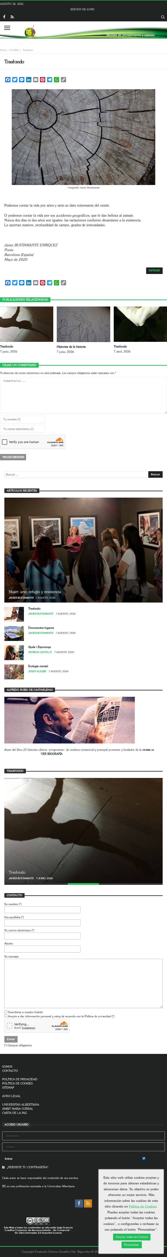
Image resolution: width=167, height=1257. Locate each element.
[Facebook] (4, 17)
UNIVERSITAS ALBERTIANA (20, 1104)
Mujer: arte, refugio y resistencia (35, 592)
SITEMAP (8, 1087)
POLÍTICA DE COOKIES (17, 1083)
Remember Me (155, 1159)
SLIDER (14, 50)
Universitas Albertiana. (61, 1186)
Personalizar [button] (131, 1244)
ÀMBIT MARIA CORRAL (17, 1109)
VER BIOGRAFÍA (51, 754)
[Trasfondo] (83, 830)
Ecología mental (38, 666)
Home (3, 50)
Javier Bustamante (21, 598)
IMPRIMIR (154, 270)
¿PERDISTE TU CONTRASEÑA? (27, 1167)
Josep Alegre (37, 671)
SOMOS (7, 1066)
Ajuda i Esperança (39, 647)
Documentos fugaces (41, 628)
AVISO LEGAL (11, 1096)
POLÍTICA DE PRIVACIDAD (19, 1079)
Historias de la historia (71, 346)
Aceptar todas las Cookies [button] (132, 1237)
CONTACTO (10, 1071)
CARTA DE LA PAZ (14, 1113)
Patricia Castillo (40, 652)
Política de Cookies (143, 1206)
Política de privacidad (98, 1016)
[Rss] (12, 17)
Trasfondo (6, 346)
